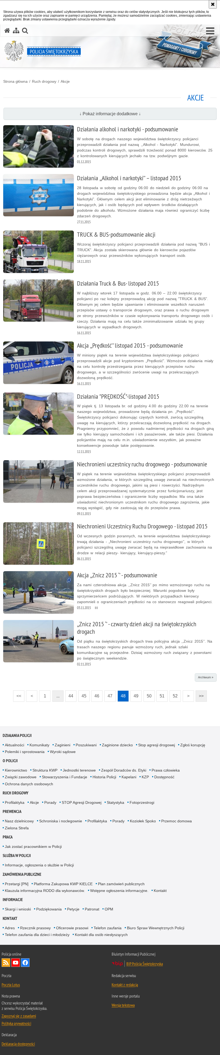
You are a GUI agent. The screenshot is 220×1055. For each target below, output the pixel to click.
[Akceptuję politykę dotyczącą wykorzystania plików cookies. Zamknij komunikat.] (213, 4)
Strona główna (15, 81)
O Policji (10, 761)
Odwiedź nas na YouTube (15, 962)
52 (174, 694)
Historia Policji (104, 777)
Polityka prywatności (16, 1023)
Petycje (73, 909)
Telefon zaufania (108, 928)
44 (69, 694)
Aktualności (14, 745)
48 (122, 694)
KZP (145, 777)
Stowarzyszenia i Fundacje (64, 777)
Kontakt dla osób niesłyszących (101, 934)
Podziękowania (49, 909)
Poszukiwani (86, 745)
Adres (10, 928)
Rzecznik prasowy (35, 928)
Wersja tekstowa (123, 1005)
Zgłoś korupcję (192, 745)
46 (95, 694)
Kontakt (160, 890)
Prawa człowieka (166, 770)
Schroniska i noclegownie (60, 821)
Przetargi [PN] (16, 884)
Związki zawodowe (20, 777)
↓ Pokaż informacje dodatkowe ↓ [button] (110, 113)
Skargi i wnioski (18, 909)
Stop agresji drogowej (156, 745)
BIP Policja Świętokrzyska (144, 963)
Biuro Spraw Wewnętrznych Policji (155, 928)
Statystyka (115, 802)
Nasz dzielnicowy (19, 821)
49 (134, 694)
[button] (210, 31)
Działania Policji (17, 735)
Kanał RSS (6, 962)
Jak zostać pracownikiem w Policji (33, 846)
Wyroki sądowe (63, 752)
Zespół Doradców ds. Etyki (123, 770)
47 (108, 694)
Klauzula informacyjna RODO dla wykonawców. (45, 890)
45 (82, 694)
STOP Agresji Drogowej (81, 802)
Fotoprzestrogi (142, 802)
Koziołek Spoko (143, 821)
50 (148, 694)
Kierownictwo (16, 770)
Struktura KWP (44, 770)
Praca (8, 837)
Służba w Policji (17, 855)
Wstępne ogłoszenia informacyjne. (119, 890)
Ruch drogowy (44, 81)
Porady (50, 802)
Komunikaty (39, 745)
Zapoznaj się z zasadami (19, 1015)
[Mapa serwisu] (16, 30)
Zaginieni (62, 745)
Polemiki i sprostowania (25, 752)
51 (160, 694)
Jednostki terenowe (79, 770)
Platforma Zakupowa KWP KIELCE (63, 884)
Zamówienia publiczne (22, 874)
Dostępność (164, 777)
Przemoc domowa (176, 821)
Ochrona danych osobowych (29, 784)
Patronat (92, 909)
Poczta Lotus (11, 984)
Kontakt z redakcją (125, 984)
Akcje (65, 81)
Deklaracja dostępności (18, 1043)
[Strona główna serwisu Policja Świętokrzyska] (7, 30)
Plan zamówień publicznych (121, 884)
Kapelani (129, 777)
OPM (109, 909)
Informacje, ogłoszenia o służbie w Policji (39, 865)
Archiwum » (205, 677)
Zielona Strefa (17, 828)
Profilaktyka (14, 802)
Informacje (13, 899)
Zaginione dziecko (117, 745)
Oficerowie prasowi (72, 928)
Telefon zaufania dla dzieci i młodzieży (37, 934)
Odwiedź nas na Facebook (25, 962)
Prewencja (12, 811)
